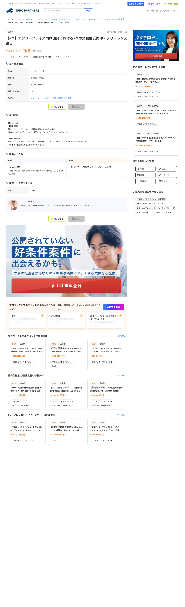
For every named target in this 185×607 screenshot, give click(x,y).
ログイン (175, 10)
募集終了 (76, 106)
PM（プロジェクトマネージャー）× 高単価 (154, 212)
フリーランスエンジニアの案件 (45, 19)
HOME (8, 19)
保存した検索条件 (163, 10)
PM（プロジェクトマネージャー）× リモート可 (156, 208)
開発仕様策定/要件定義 (62, 98)
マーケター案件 (171, 3)
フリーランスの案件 (22, 19)
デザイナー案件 (153, 3)
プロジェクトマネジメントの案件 (109, 19)
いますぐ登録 (113, 307)
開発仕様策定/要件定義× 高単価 (150, 203)
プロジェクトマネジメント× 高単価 (151, 199)
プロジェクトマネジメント (41, 98)
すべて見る (120, 336)
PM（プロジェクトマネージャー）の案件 (77, 19)
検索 (88, 10)
